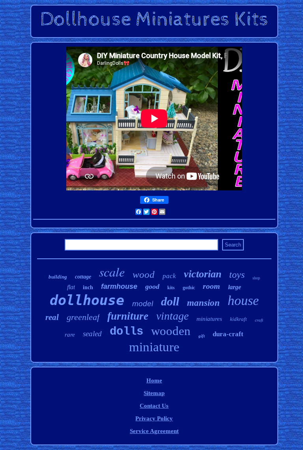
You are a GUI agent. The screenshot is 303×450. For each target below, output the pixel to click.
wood (144, 274)
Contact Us (154, 406)
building (58, 277)
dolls (126, 331)
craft (259, 320)
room (211, 286)
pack (169, 276)
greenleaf (83, 317)
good (152, 286)
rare (70, 334)
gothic (189, 287)
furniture (127, 316)
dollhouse (87, 300)
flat (71, 287)
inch (88, 287)
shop (256, 278)
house (243, 300)
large (234, 287)
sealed (92, 333)
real (52, 317)
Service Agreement (154, 431)
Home (154, 380)
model (142, 303)
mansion (203, 303)
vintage (172, 316)
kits (171, 287)
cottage (83, 277)
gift (201, 335)
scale (112, 271)
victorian (202, 274)
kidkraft (238, 319)
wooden (171, 331)
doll (170, 301)
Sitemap (154, 393)
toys (237, 274)
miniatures (209, 319)
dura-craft (228, 334)
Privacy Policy (154, 418)
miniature (154, 347)
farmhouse (119, 286)
